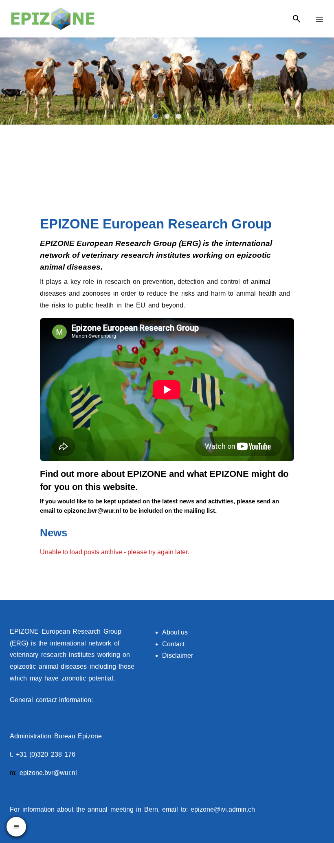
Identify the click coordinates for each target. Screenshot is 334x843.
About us (175, 632)
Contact (173, 644)
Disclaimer (177, 655)
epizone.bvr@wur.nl (48, 772)
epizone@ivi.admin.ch (223, 809)
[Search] (296, 19)
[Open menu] (16, 826)
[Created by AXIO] (317, 632)
